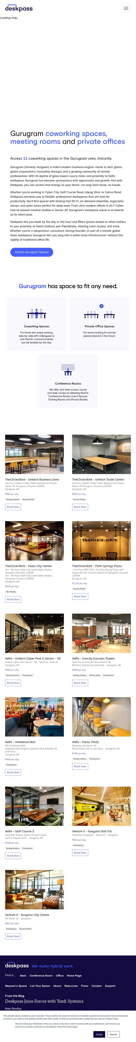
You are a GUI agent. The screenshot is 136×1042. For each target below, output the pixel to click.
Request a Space (16, 986)
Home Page (74, 975)
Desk (23, 975)
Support (110, 986)
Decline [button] (113, 1034)
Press (84, 986)
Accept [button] (99, 1034)
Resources (71, 986)
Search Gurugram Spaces (32, 252)
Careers (97, 986)
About (57, 986)
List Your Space (40, 986)
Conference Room (41, 975)
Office (60, 975)
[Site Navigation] (126, 8)
